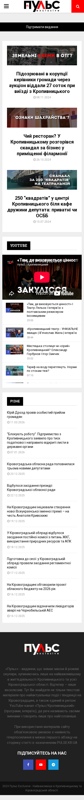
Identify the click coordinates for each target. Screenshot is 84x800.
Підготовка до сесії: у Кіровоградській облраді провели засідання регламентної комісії (39, 563)
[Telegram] (53, 764)
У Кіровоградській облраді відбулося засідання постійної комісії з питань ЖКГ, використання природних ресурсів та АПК (39, 537)
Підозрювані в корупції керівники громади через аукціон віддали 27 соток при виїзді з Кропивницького (42, 82)
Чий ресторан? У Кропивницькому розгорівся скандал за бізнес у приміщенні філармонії (42, 144)
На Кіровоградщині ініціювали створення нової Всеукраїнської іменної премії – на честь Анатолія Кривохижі (38, 511)
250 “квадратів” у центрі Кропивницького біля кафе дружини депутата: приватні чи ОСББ (42, 206)
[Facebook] (28, 764)
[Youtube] (41, 764)
